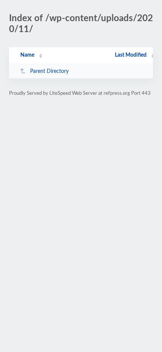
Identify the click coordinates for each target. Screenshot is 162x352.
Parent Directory (49, 71)
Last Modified (131, 55)
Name (27, 55)
